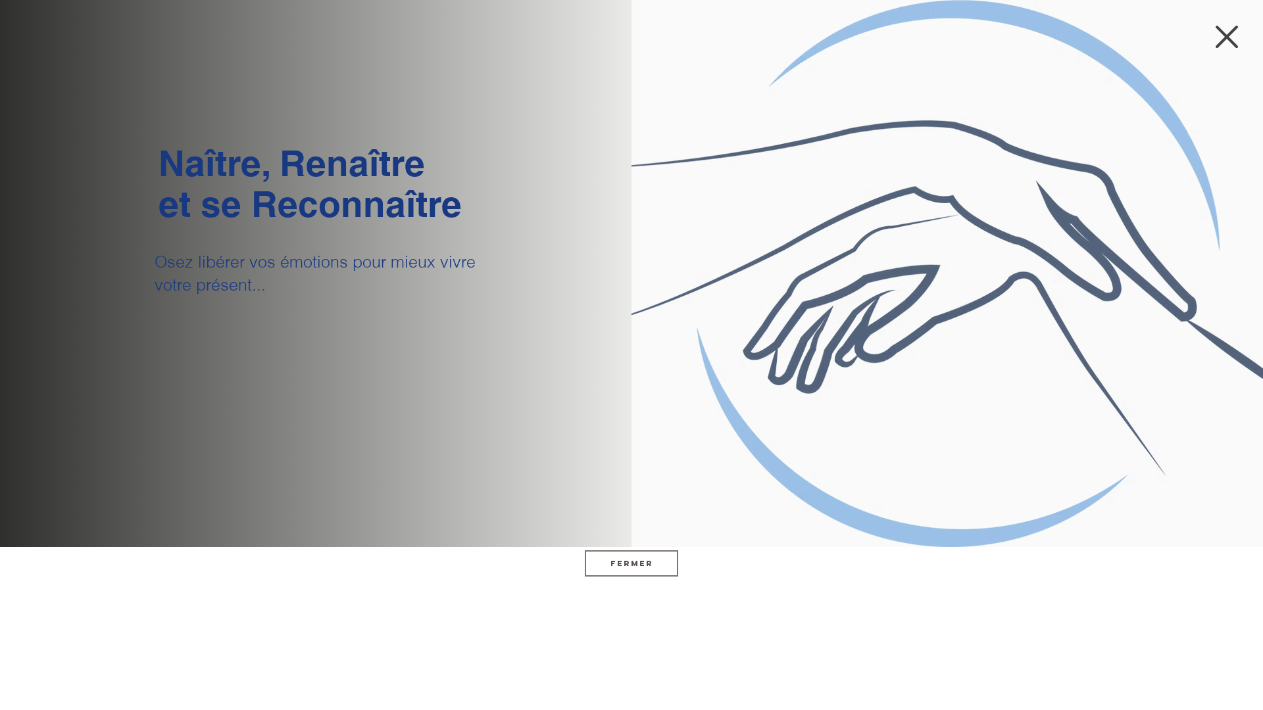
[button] (1227, 37)
